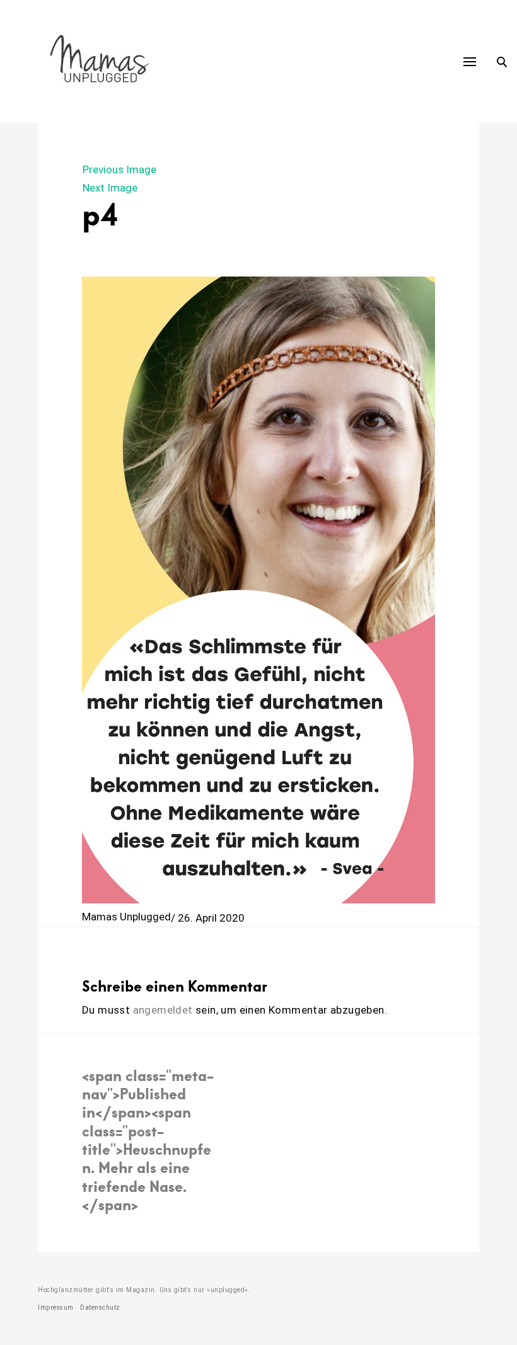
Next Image (110, 187)
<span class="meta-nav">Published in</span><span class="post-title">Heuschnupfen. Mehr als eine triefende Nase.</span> (148, 1140)
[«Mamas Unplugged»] (100, 61)
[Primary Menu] (469, 61)
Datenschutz (100, 1307)
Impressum (56, 1307)
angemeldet (163, 1010)
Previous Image (119, 169)
